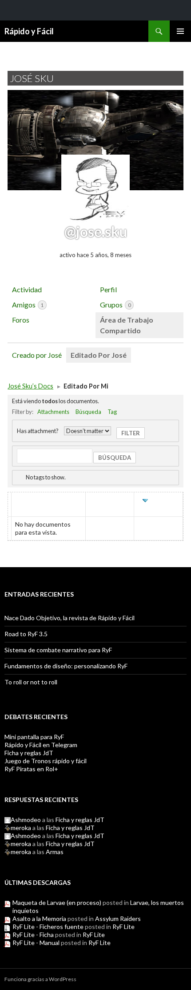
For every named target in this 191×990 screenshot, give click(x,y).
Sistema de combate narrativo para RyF (58, 650)
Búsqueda (88, 411)
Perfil (108, 289)
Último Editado (159, 504)
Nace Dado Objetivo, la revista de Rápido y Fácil (69, 618)
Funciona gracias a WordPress (40, 979)
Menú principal (180, 31)
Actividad (27, 289)
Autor (110, 500)
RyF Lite (123, 926)
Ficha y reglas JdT (28, 753)
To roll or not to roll (30, 682)
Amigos (28, 304)
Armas (55, 851)
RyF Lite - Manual (36, 942)
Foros (20, 319)
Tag (112, 411)
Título (26, 500)
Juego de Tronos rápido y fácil (45, 761)
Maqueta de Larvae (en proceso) (56, 902)
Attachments (53, 411)
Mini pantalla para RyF (34, 736)
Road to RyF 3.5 (26, 634)
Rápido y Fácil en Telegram (40, 745)
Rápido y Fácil (29, 31)
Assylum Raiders (118, 918)
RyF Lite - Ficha (33, 934)
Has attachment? (38, 430)
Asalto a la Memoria (39, 918)
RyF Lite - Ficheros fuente (48, 926)
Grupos (115, 304)
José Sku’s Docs (30, 386)
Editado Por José (99, 355)
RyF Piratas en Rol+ (31, 769)
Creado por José (37, 355)
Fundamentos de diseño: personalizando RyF (65, 666)
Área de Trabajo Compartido (126, 325)
